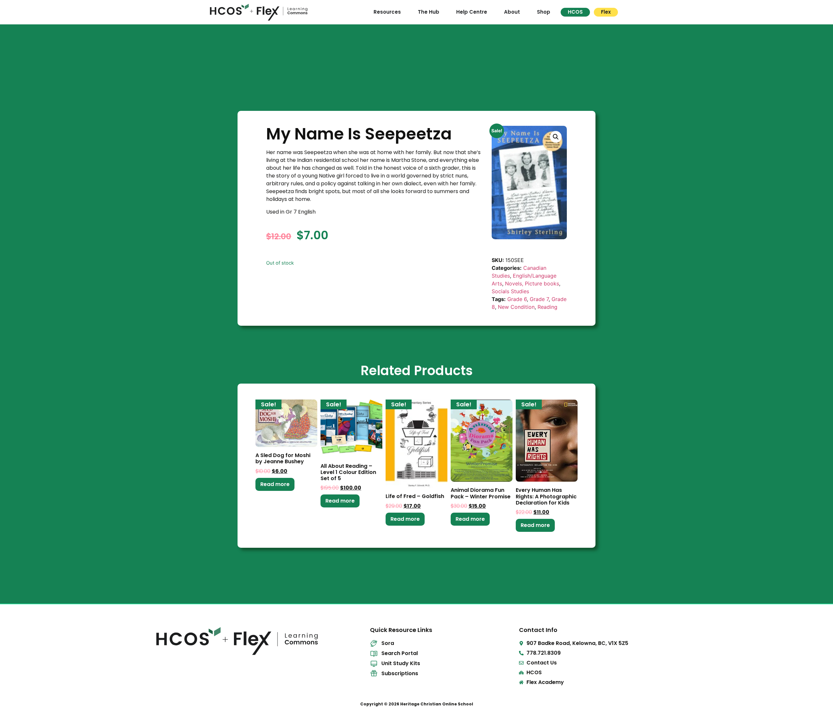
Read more (275, 484)
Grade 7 (539, 299)
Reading (547, 307)
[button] (556, 137)
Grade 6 (517, 299)
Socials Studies (510, 291)
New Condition (516, 307)
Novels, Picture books (532, 283)
